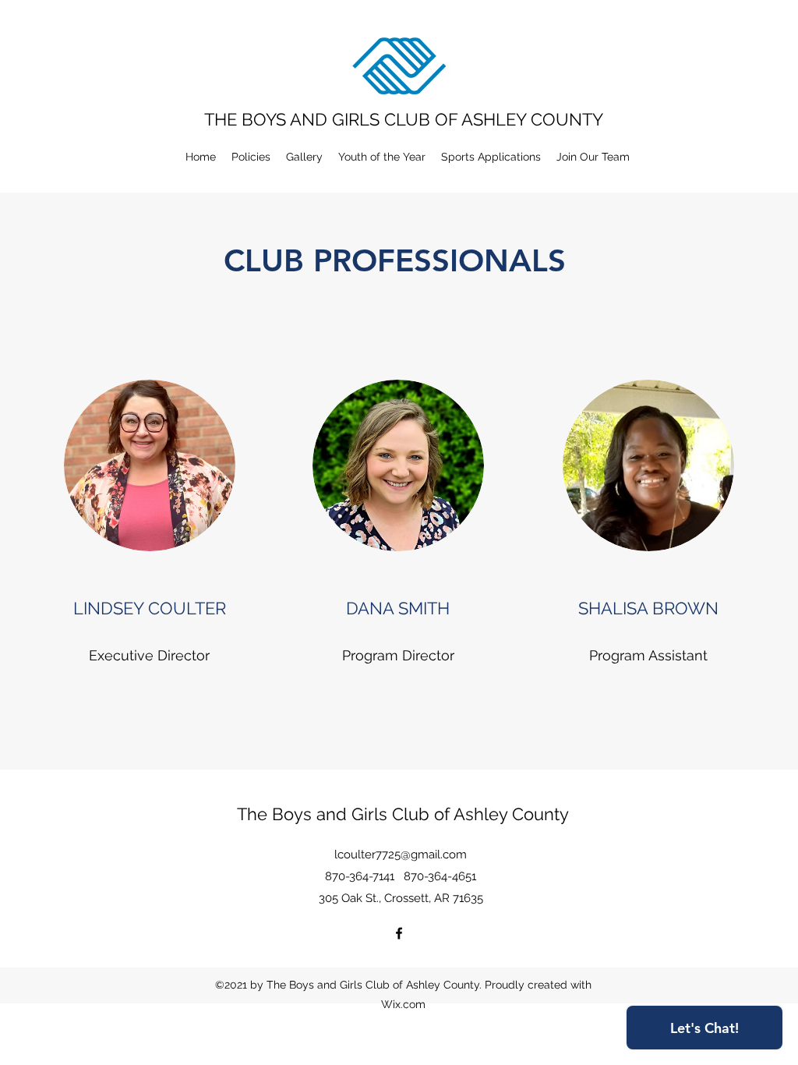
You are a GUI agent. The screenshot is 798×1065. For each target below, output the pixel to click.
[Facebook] (399, 933)
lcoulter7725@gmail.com (400, 854)
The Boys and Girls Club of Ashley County (403, 814)
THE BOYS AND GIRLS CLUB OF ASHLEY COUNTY (403, 119)
